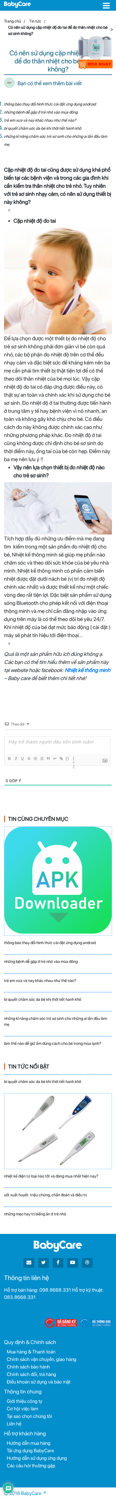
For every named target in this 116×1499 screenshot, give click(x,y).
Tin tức (35, 21)
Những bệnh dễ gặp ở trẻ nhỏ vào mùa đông (41, 112)
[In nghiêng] (15, 758)
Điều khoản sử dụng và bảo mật (38, 1382)
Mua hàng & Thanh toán (31, 1351)
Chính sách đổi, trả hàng (31, 1374)
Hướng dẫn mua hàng (28, 1443)
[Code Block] (54, 758)
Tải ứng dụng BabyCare (30, 1450)
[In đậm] (9, 758)
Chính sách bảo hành (28, 1367)
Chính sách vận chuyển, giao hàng (41, 1359)
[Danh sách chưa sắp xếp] (41, 758)
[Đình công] (28, 758)
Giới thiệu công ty (24, 1401)
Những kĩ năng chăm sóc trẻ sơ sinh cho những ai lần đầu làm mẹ (55, 1021)
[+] (74, 759)
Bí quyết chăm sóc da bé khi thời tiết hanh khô (42, 128)
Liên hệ (14, 1423)
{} (67, 758)
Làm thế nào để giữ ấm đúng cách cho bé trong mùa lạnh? (52, 1043)
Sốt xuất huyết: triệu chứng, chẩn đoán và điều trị (45, 1195)
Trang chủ (12, 21)
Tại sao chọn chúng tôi (29, 1416)
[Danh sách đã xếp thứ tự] (35, 758)
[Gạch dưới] (22, 758)
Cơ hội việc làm (22, 1408)
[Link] (61, 758)
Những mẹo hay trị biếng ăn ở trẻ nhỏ (35, 1214)
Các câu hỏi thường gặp (31, 1465)
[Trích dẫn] (48, 758)
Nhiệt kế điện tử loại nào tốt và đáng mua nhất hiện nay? (51, 1176)
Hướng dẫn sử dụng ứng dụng (37, 1458)
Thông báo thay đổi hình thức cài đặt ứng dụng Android (50, 104)
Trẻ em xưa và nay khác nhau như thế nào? (40, 120)
